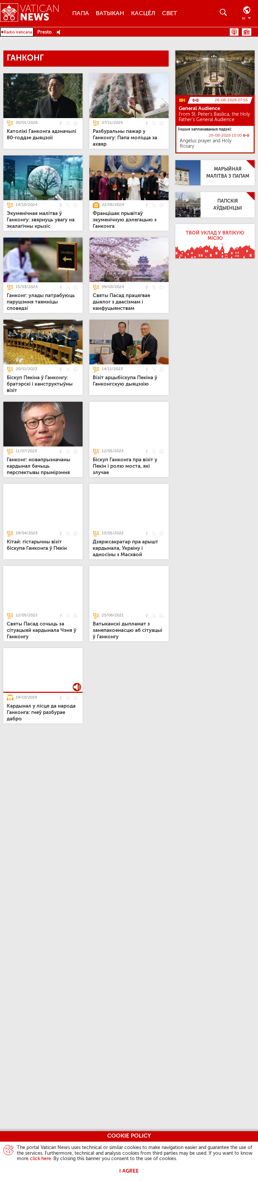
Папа (80, 13)
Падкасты (234, 32)
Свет (169, 13)
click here (40, 1158)
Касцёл (143, 13)
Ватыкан (110, 13)
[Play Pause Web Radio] (60, 32)
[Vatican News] (34, 13)
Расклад (246, 32)
